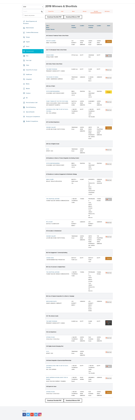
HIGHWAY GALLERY (51, 127)
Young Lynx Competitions (33, 116)
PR (27, 98)
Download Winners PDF (73, 17)
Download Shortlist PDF (54, 17)
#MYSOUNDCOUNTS (51, 301)
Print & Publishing (31, 107)
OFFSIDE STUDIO (50, 337)
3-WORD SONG (50, 258)
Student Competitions (32, 121)
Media (27, 84)
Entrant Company (73, 26)
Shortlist (96, 11)
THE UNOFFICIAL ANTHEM (52, 198)
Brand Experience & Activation (30, 22)
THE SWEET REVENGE (51, 69)
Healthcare (29, 74)
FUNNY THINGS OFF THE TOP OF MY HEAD (57, 101)
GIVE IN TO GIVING (50, 41)
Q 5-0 (47, 149)
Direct (27, 46)
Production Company (91, 26)
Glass (27, 65)
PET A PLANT (49, 222)
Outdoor (28, 93)
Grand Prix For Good (31, 70)
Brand (47, 27)
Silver (73, 11)
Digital (28, 42)
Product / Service (50, 29)
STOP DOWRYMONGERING (53, 91)
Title (47, 25)
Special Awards (30, 112)
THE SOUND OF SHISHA (52, 77)
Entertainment (30, 51)
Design (28, 37)
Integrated (29, 79)
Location (82, 25)
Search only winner (30, 15)
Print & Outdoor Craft (31, 102)
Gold (62, 11)
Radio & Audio (30, 28)
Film (27, 56)
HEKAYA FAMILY (50, 55)
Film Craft (28, 60)
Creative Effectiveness (32, 32)
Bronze (84, 11)
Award (108, 25)
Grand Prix (51, 11)
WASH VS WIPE (50, 179)
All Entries (107, 11)
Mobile (28, 88)
